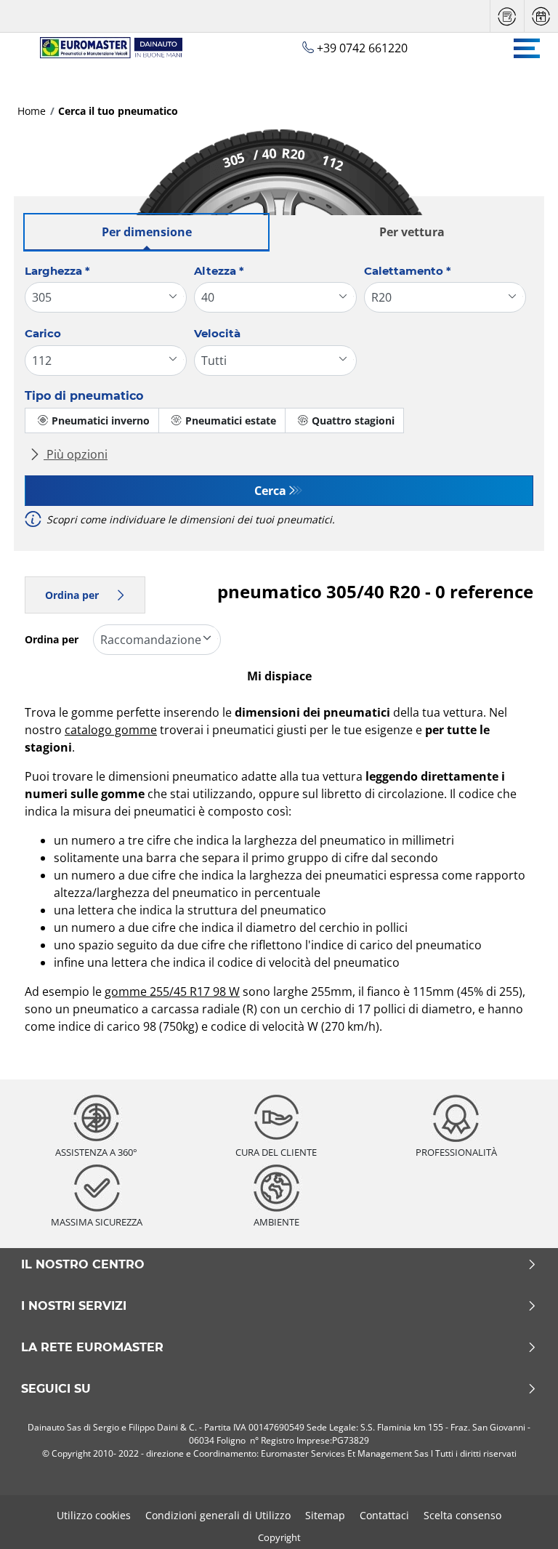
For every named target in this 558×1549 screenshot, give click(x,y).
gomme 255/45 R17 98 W (172, 991)
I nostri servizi (73, 1306)
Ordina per (72, 595)
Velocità (217, 333)
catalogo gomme (111, 730)
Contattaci (384, 1515)
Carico (43, 333)
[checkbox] (92, 420)
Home (31, 111)
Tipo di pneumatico (84, 396)
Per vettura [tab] (412, 232)
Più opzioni (76, 454)
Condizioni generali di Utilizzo (218, 1515)
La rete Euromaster (92, 1347)
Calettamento (407, 271)
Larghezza (57, 271)
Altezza (219, 271)
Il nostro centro (83, 1265)
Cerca (270, 491)
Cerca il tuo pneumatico (118, 111)
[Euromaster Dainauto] (104, 48)
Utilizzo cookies (94, 1515)
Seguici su (56, 1389)
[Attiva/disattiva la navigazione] (527, 48)
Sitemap (325, 1515)
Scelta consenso (462, 1515)
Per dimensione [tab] (147, 232)
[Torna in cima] (520, 1518)
